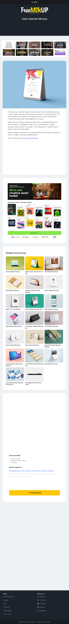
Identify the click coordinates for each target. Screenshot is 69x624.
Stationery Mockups (48, 471)
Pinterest (42, 607)
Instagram (43, 610)
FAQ (4, 603)
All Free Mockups (8, 596)
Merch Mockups (26, 471)
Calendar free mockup (30, 474)
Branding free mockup (15, 474)
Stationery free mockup (25, 476)
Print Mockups (36, 471)
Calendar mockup (42, 474)
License (5, 600)
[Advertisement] (34, 29)
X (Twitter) (43, 600)
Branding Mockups (14, 471)
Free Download (35, 493)
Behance (42, 596)
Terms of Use (7, 614)
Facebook (43, 603)
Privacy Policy (7, 610)
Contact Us (6, 607)
